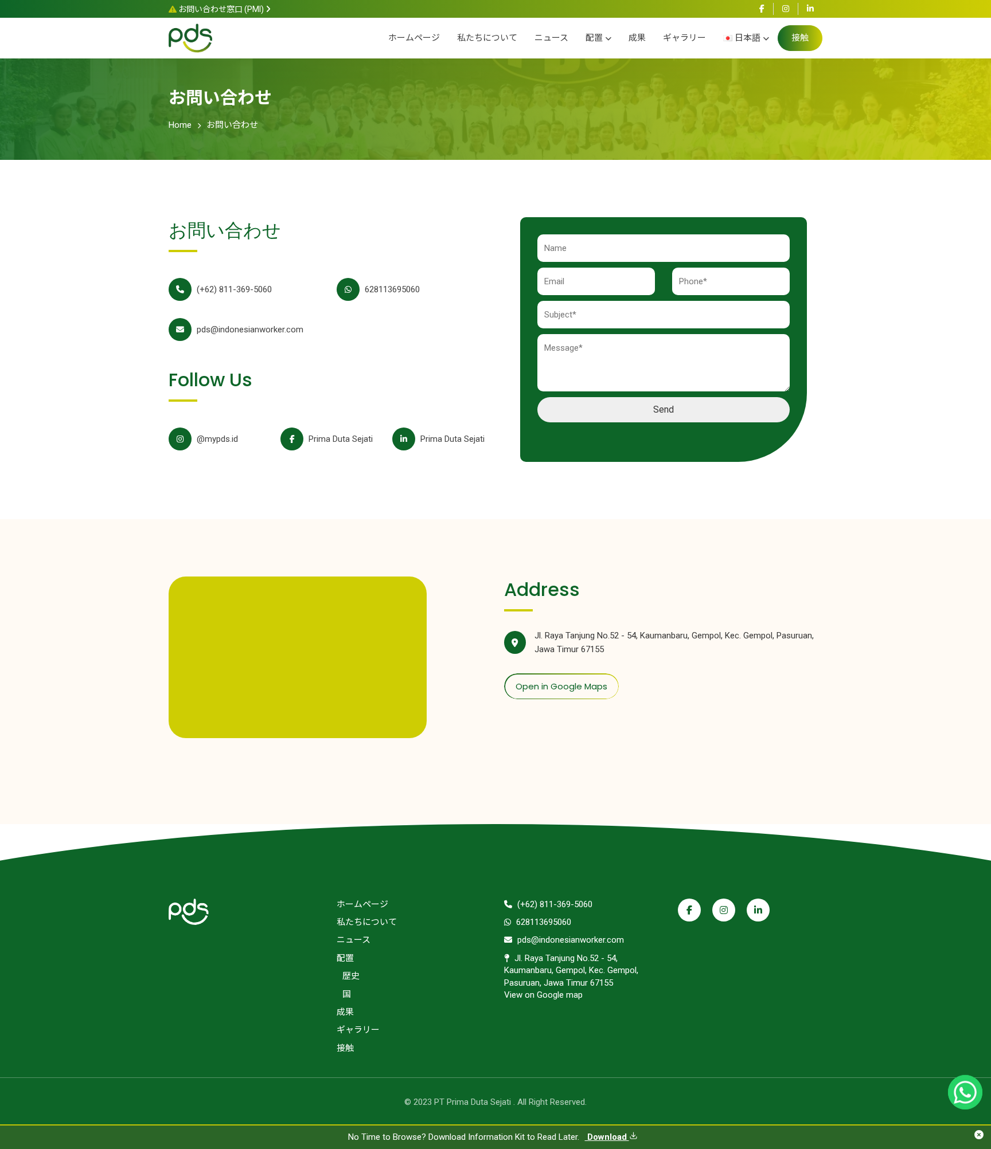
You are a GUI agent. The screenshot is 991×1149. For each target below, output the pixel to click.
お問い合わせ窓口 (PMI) (221, 9)
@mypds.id (216, 439)
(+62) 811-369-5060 (233, 289)
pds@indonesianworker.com (248, 329)
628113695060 (391, 289)
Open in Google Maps (561, 686)
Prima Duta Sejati (339, 439)
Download (607, 1137)
